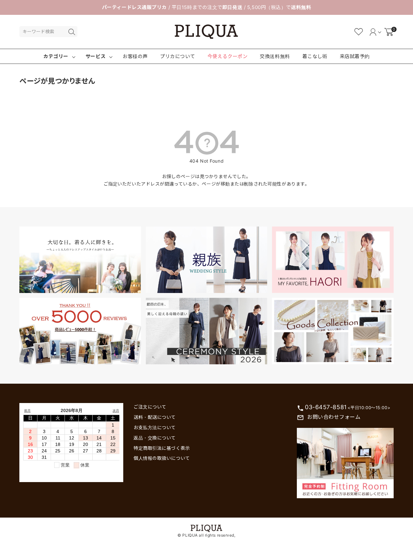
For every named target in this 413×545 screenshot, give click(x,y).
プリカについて (177, 56)
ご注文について (150, 406)
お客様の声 (135, 56)
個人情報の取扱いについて (162, 458)
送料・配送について (155, 417)
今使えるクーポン (227, 56)
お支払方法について (155, 427)
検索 (71, 32)
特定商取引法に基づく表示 (162, 448)
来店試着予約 (355, 56)
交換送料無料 (275, 56)
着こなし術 (314, 56)
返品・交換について (155, 437)
